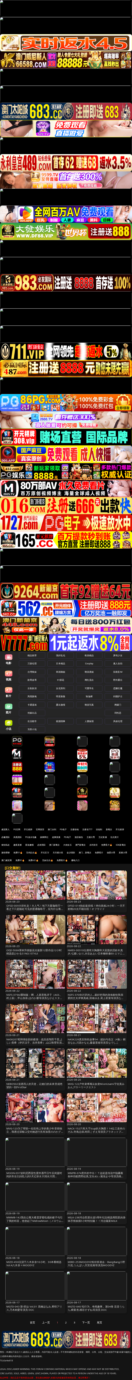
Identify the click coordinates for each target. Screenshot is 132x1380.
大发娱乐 (67, 844)
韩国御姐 (60, 671)
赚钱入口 (75, 860)
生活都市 (32, 721)
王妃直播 (102, 837)
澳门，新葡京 (85, 852)
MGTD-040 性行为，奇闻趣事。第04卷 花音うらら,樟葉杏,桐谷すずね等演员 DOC (96, 1308)
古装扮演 (32, 688)
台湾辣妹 (32, 671)
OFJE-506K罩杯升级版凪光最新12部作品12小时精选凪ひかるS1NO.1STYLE (34, 951)
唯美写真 (89, 704)
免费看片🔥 (106, 844)
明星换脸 (60, 696)
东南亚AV (118, 671)
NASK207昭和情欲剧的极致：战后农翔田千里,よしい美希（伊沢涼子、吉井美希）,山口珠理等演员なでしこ (35, 1043)
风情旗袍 (32, 696)
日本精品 (60, 663)
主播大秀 (91, 837)
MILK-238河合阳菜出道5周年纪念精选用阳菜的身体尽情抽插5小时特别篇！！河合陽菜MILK (96, 1219)
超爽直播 (56, 837)
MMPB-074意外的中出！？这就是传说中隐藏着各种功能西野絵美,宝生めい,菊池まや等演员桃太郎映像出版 (96, 1176)
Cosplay (89, 663)
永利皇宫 (93, 844)
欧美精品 (89, 655)
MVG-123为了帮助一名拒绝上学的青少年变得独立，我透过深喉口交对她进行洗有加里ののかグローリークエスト (35, 1132)
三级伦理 (32, 663)
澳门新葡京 (54, 844)
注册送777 (87, 829)
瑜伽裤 (89, 696)
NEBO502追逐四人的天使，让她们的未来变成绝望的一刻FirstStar (34, 1085)
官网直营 (40, 829)
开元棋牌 (28, 829)
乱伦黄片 (115, 837)
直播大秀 (123, 852)
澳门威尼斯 (6, 860)
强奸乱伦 (60, 655)
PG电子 (63, 829)
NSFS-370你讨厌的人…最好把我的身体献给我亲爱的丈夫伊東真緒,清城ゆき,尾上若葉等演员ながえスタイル (96, 998)
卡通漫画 (32, 704)
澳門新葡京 (80, 844)
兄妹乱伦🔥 (47, 860)
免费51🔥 (18, 852)
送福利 (99, 829)
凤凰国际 (17, 837)
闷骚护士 (117, 696)
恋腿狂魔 (117, 688)
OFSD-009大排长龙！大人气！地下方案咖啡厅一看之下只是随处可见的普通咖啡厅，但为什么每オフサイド (35, 909)
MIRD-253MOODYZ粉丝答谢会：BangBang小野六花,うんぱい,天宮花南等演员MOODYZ (96, 1263)
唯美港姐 (89, 671)
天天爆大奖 (58, 852)
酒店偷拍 (79, 837)
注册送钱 (74, 829)
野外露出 (117, 679)
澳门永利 (52, 829)
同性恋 (117, 712)
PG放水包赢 (30, 837)
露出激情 (60, 704)
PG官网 (16, 829)
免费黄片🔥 (62, 860)
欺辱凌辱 (32, 679)
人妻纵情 (89, 721)
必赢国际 (5, 837)
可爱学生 (89, 688)
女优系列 (60, 688)
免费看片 (99, 852)
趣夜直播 (17, 844)
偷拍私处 (5, 844)
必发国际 (41, 844)
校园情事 (60, 721)
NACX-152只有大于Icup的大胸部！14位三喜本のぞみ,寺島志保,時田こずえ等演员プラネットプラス (96, 1132)
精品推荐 (32, 655)
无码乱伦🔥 (31, 852)
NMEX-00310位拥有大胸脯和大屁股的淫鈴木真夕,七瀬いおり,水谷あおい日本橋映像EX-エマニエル (96, 953)
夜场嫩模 (29, 844)
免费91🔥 (20, 860)
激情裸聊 (5, 852)
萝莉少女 (117, 655)
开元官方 (45, 852)
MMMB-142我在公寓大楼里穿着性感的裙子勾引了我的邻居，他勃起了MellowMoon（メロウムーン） (35, 1221)
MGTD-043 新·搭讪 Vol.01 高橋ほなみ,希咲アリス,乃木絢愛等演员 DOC (34, 1308)
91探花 (60, 679)
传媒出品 (32, 712)
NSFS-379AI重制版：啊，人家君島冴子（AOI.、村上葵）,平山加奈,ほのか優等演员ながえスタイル (34, 998)
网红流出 (89, 679)
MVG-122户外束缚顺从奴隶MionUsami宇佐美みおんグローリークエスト (96, 1085)
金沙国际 (71, 852)
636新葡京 (121, 844)
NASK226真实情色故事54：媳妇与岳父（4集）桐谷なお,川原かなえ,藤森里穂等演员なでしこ (96, 1041)
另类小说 (32, 729)
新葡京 (109, 829)
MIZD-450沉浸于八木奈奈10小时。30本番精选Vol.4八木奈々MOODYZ (34, 1263)
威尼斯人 (5, 829)
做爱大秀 (111, 852)
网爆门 (117, 704)
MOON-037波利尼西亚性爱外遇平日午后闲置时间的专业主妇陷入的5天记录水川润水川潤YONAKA (34, 1176)
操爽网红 (44, 837)
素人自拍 (117, 663)
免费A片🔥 (33, 860)
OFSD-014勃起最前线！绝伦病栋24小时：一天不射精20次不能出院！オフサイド (96, 907)
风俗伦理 (117, 721)
